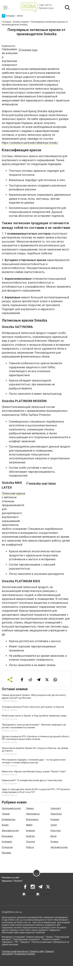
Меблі (29, 825)
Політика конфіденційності (15, 951)
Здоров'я (55, 808)
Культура (55, 830)
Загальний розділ (11, 808)
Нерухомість (33, 813)
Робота (30, 847)
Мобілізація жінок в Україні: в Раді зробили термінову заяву (34, 715)
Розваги (54, 819)
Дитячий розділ (59, 847)
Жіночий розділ (10, 830)
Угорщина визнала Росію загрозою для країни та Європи (33, 707)
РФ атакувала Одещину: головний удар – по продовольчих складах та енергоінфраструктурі (34, 761)
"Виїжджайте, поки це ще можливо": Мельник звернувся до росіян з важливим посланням (34, 726)
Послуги (30, 841)
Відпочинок (32, 819)
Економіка (7, 836)
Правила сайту (37, 951)
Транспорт (56, 813)
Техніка (30, 808)
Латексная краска (13, 493)
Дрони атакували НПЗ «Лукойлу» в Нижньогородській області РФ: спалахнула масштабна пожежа (35, 738)
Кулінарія (7, 841)
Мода (53, 836)
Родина (54, 841)
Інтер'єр (30, 836)
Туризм (6, 813)
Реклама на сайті (10, 877)
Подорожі (7, 847)
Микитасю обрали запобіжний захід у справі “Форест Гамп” (34, 771)
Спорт (53, 825)
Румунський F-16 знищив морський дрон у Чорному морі (32, 780)
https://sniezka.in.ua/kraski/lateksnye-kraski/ (30, 142)
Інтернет (30, 830)
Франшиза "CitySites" (12, 881)
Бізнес (5, 825)
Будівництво (8, 819)
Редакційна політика (24, 954)
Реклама (6, 852)
